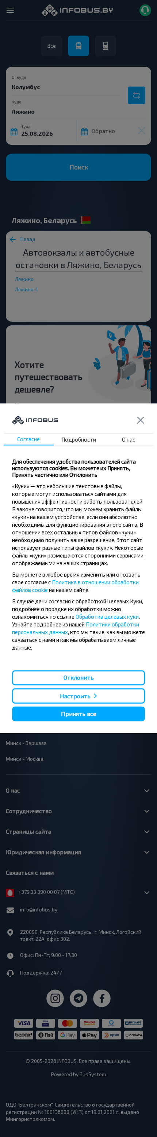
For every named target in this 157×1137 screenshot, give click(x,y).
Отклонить (79, 677)
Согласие (28, 439)
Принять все (78, 713)
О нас (128, 439)
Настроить (75, 695)
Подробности (78, 439)
